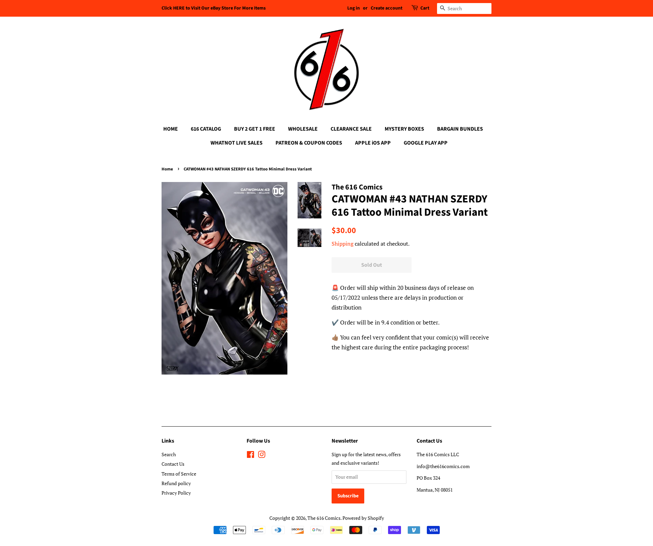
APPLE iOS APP (373, 143)
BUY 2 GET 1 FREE (254, 129)
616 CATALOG (206, 129)
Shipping (342, 243)
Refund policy (176, 483)
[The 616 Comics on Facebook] (250, 455)
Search (169, 454)
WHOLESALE (303, 129)
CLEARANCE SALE (351, 129)
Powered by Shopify (363, 518)
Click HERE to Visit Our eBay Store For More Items (214, 8)
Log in (353, 8)
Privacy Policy (176, 493)
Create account (386, 8)
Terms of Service (179, 473)
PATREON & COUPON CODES (308, 143)
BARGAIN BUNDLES (460, 129)
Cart (424, 8)
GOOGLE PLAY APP (426, 143)
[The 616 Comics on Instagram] (261, 455)
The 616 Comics (323, 518)
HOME (170, 129)
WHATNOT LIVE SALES (237, 143)
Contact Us (173, 464)
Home (167, 169)
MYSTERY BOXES (404, 129)
